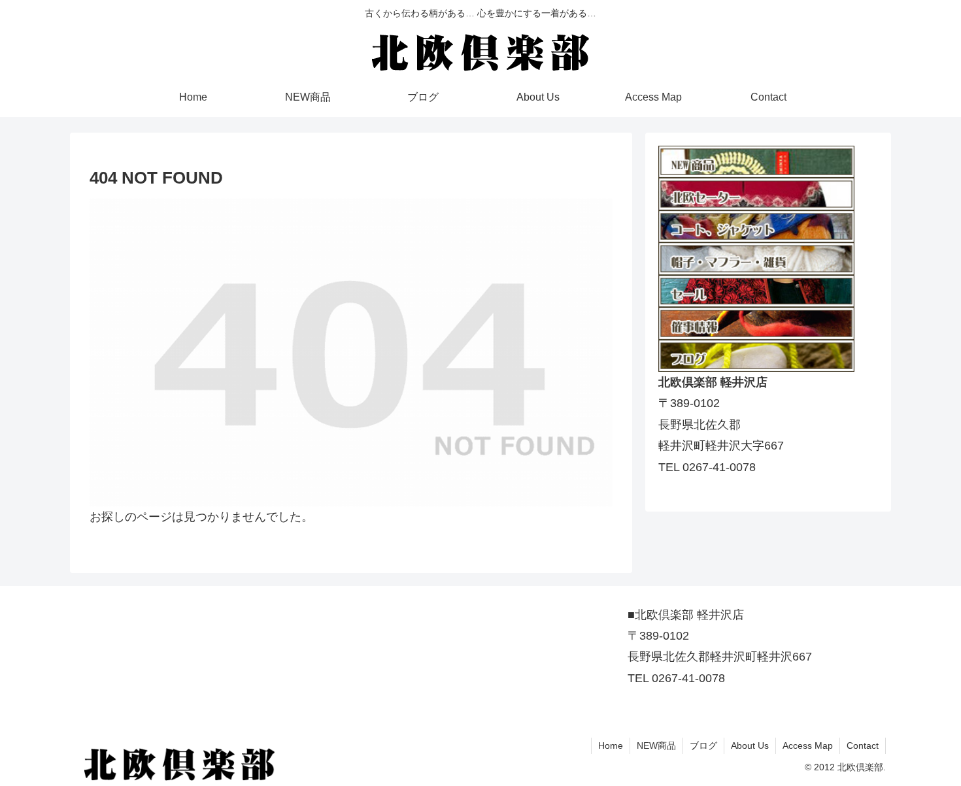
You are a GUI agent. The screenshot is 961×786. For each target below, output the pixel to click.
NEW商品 (656, 745)
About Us (750, 745)
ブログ (703, 745)
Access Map (808, 745)
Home (610, 745)
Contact (863, 745)
